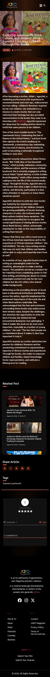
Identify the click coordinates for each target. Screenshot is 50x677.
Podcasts (12, 631)
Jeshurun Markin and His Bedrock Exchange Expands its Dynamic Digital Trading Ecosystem (24, 438)
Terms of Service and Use (38, 632)
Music (10, 627)
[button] (41, 5)
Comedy (11, 635)
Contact (34, 619)
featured (7, 483)
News (10, 623)
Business (22, 445)
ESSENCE (21, 121)
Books (7, 50)
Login (43, 522)
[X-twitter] (33, 600)
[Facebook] (19, 600)
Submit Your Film (25, 656)
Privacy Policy (37, 627)
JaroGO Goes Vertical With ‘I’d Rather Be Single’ (21, 411)
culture (36, 592)
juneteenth (16, 483)
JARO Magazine (38, 623)
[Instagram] (26, 600)
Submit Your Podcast (25, 660)
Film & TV (22, 416)
